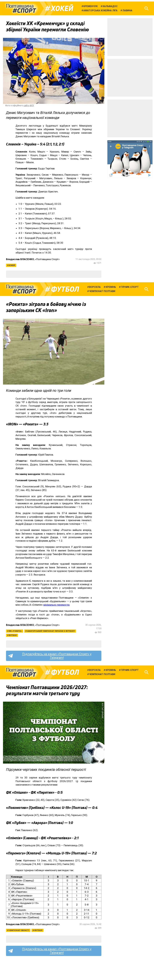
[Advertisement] (129, 37)
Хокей (62, 8)
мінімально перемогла (56, 604)
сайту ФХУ (29, 105)
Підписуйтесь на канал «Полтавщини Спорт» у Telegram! (56, 655)
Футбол (65, 289)
